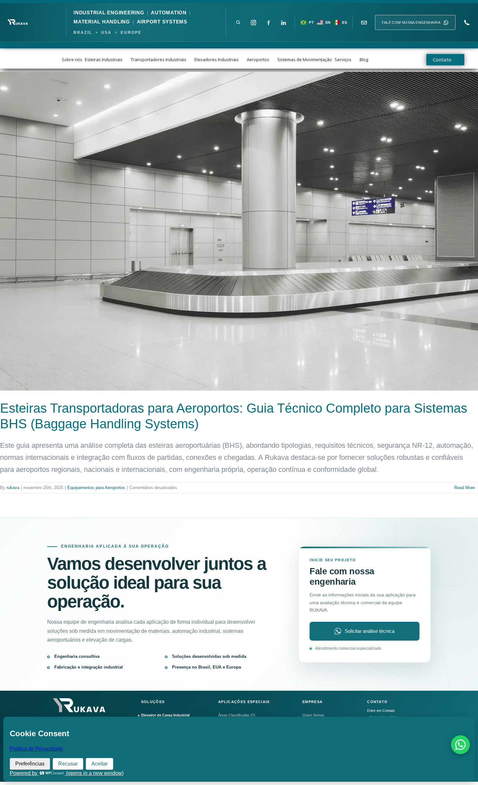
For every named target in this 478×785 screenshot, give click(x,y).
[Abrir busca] (238, 22)
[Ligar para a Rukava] (466, 22)
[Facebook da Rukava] (268, 22)
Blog (364, 59)
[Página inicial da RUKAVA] (80, 706)
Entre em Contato (381, 710)
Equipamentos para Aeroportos (96, 487)
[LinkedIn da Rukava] (283, 22)
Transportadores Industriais (158, 59)
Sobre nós (72, 59)
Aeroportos (258, 59)
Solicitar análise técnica (369, 631)
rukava (13, 487)
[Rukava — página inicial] (18, 22)
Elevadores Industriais (216, 59)
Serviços (343, 59)
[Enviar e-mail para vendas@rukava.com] (363, 22)
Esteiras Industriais (104, 59)
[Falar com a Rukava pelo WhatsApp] (460, 744)
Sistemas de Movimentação (304, 59)
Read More (464, 487)
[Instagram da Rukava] (253, 22)
